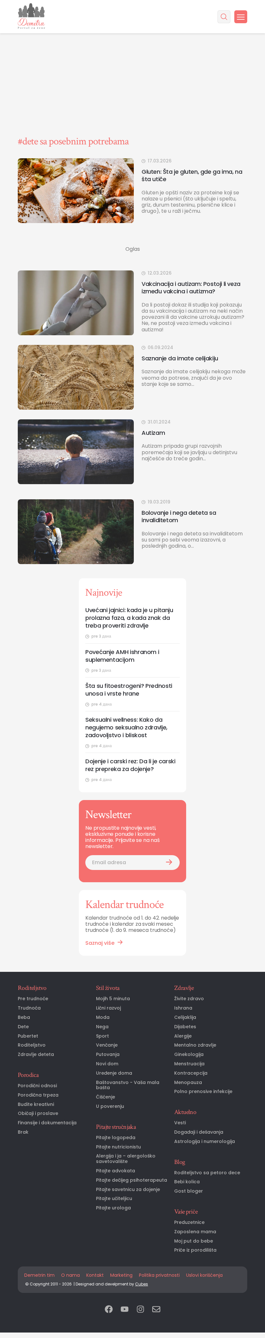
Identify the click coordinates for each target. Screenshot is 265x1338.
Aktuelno (185, 1112)
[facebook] (109, 1309)
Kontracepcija (190, 1073)
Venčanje (107, 1045)
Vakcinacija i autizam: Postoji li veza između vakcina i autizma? (191, 287)
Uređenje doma (114, 1073)
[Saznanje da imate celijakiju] (76, 377)
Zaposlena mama (195, 1232)
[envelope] (156, 1309)
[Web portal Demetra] (31, 16)
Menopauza (188, 1082)
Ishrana (183, 1008)
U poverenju (110, 1106)
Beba (24, 1017)
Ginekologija (189, 1054)
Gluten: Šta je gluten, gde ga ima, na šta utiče (192, 175)
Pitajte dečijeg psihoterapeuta (131, 1180)
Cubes (141, 1284)
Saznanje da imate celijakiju (180, 358)
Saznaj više (99, 943)
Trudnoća (29, 1008)
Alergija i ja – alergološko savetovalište (125, 1158)
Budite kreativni (36, 1104)
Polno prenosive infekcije (203, 1091)
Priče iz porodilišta (195, 1250)
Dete (23, 1027)
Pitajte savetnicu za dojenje (128, 1189)
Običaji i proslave (38, 1113)
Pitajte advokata (115, 1171)
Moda (103, 1017)
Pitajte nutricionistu (118, 1147)
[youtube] (125, 1309)
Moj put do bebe (193, 1241)
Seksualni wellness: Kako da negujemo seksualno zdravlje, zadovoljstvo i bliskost (126, 727)
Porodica (28, 1075)
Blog (179, 1162)
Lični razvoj (108, 1008)
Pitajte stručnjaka (116, 1127)
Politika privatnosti (159, 1275)
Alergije (183, 1036)
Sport (102, 1036)
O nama (70, 1275)
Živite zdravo (189, 998)
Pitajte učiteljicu (114, 1198)
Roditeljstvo (32, 988)
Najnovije (103, 592)
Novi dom (107, 1064)
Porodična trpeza (38, 1095)
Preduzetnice (189, 1222)
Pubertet (28, 1036)
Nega (102, 1027)
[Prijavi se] (169, 862)
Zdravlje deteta (36, 1054)
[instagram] (140, 1309)
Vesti (180, 1123)
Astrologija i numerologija (204, 1141)
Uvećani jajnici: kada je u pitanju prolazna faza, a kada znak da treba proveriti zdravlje (129, 618)
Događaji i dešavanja (198, 1132)
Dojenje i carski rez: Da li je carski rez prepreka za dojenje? (130, 765)
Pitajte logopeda (115, 1137)
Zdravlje (184, 988)
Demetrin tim (39, 1275)
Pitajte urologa (113, 1208)
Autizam (153, 432)
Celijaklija (185, 1017)
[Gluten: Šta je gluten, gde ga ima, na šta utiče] (76, 190)
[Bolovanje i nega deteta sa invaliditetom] (76, 531)
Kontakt (95, 1275)
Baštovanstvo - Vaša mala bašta (127, 1085)
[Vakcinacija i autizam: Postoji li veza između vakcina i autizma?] (76, 302)
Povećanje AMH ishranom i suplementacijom (122, 656)
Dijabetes (185, 1027)
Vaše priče (185, 1211)
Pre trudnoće (33, 998)
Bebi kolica (187, 1182)
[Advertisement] (132, 48)
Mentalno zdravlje (195, 1045)
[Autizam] (76, 451)
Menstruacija (189, 1064)
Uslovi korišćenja (204, 1275)
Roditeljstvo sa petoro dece (207, 1173)
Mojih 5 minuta (113, 998)
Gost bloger (188, 1191)
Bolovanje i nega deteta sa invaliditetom (179, 516)
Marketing (121, 1275)
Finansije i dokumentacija (47, 1123)
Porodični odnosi (37, 1086)
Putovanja (108, 1054)
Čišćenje (105, 1097)
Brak (23, 1132)
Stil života (107, 988)
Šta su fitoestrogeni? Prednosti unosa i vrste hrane (128, 690)
